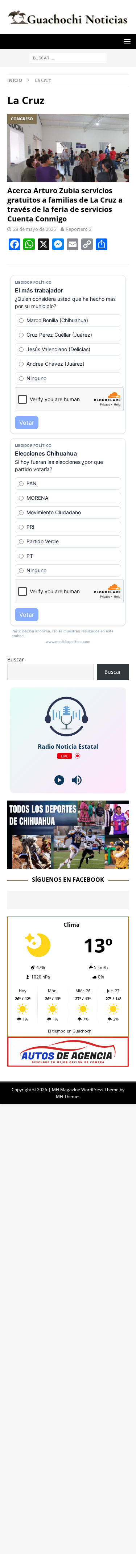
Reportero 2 (78, 229)
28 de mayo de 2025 (34, 229)
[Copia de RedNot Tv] (68, 864)
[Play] (59, 780)
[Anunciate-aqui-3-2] (68, 1062)
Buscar (15, 659)
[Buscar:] (68, 57)
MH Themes (68, 1096)
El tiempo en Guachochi (70, 1031)
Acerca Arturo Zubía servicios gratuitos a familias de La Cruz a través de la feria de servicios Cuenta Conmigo (65, 205)
